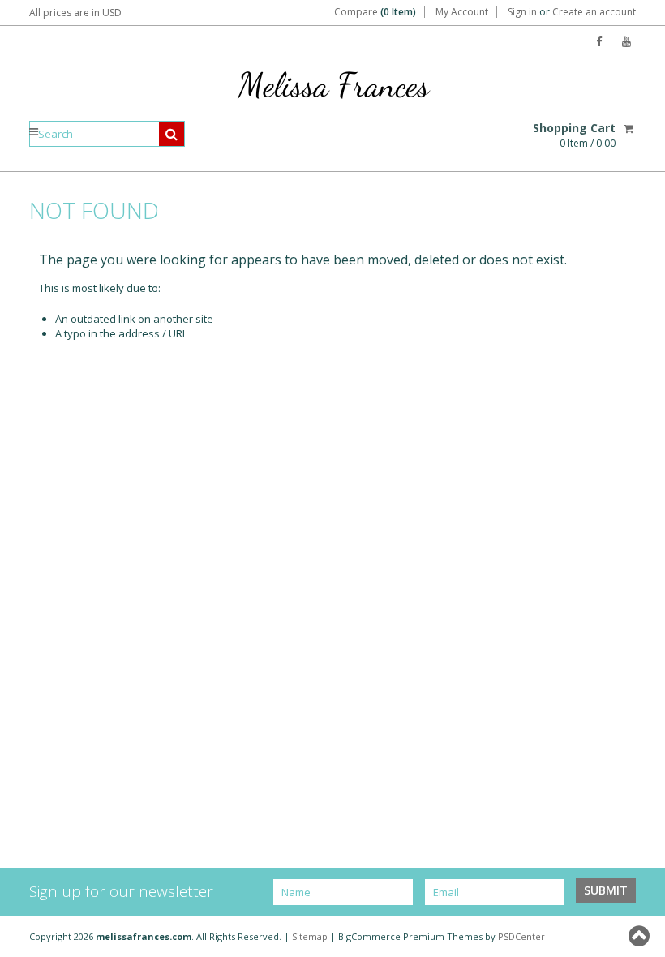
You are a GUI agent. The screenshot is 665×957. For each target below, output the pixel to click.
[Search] (172, 134)
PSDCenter (521, 936)
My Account (461, 12)
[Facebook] (599, 41)
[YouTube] (626, 41)
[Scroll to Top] (641, 936)
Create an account (594, 12)
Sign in (522, 12)
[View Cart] (630, 128)
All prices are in (75, 12)
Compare (375, 12)
